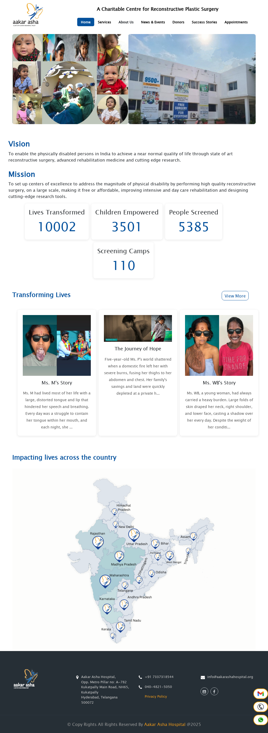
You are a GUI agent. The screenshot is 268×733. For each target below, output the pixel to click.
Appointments (236, 22)
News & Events (153, 22)
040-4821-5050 (158, 687)
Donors (178, 22)
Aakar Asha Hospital (165, 724)
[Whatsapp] (260, 720)
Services (104, 22)
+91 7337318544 (159, 677)
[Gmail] (260, 693)
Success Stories (204, 22)
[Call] (260, 707)
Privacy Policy (156, 696)
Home (86, 22)
